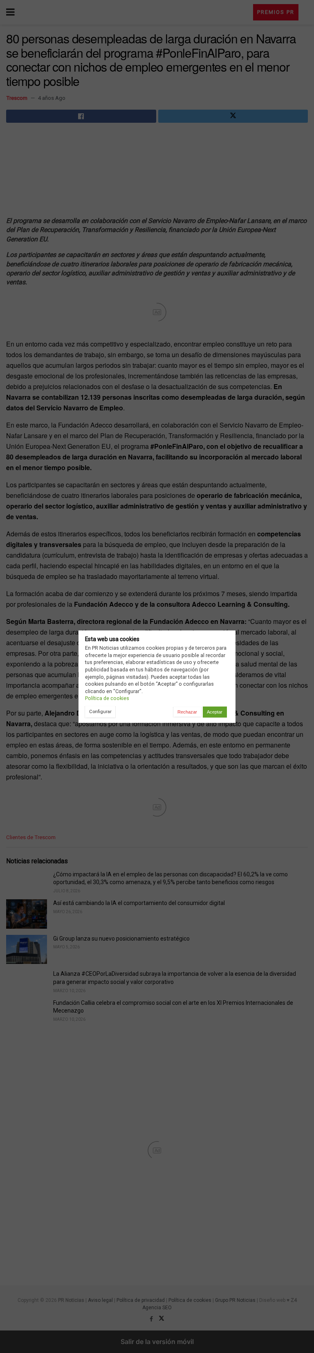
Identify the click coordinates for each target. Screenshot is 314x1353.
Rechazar (187, 711)
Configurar (100, 711)
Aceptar (214, 711)
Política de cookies (107, 698)
